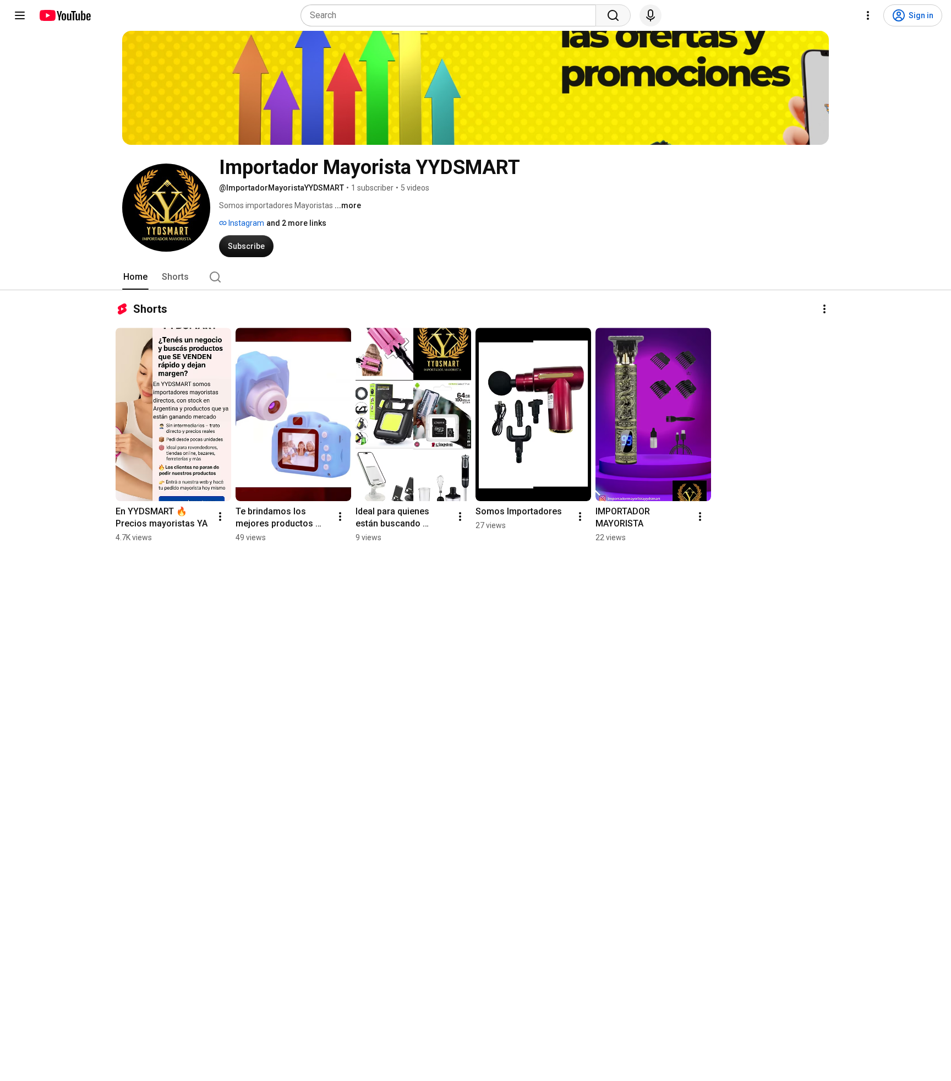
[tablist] (475, 277)
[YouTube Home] (65, 15)
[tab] (135, 277)
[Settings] (868, 15)
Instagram (245, 223)
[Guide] (19, 15)
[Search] (613, 15)
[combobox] (451, 15)
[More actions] (824, 309)
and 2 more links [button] (296, 223)
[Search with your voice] (651, 15)
